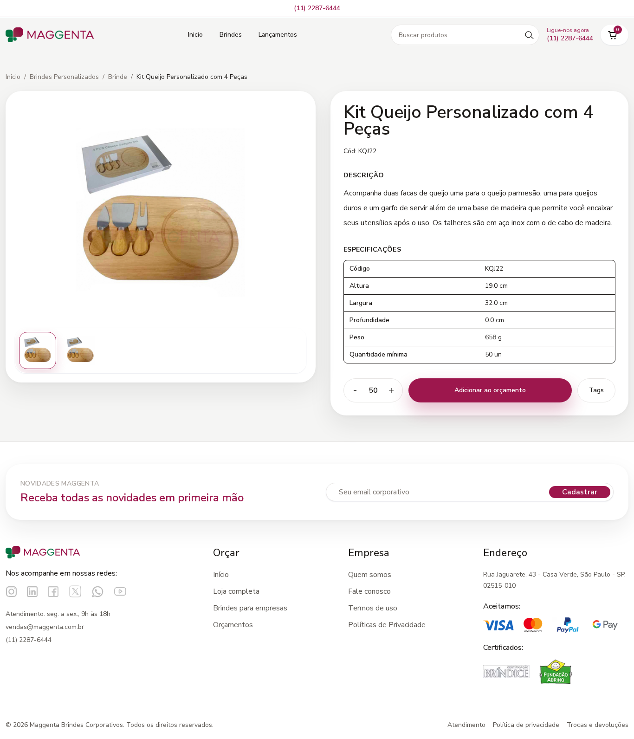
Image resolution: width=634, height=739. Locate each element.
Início (221, 575)
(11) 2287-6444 (29, 639)
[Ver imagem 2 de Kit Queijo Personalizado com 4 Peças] (80, 350)
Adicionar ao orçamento (490, 390)
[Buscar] (529, 35)
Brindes (231, 34)
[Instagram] (11, 591)
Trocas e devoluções (597, 724)
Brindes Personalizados (64, 76)
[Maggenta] (50, 35)
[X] (75, 591)
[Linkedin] (32, 591)
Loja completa (236, 591)
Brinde (117, 76)
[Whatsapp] (97, 591)
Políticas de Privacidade (387, 625)
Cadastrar (579, 492)
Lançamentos (278, 34)
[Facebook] (53, 591)
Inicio (195, 34)
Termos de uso (372, 608)
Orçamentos (233, 625)
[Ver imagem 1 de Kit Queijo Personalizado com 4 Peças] (37, 350)
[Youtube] (120, 591)
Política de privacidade (526, 724)
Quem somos (369, 575)
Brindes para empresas (250, 608)
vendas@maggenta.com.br (45, 626)
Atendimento (466, 724)
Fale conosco (369, 591)
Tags (596, 390)
